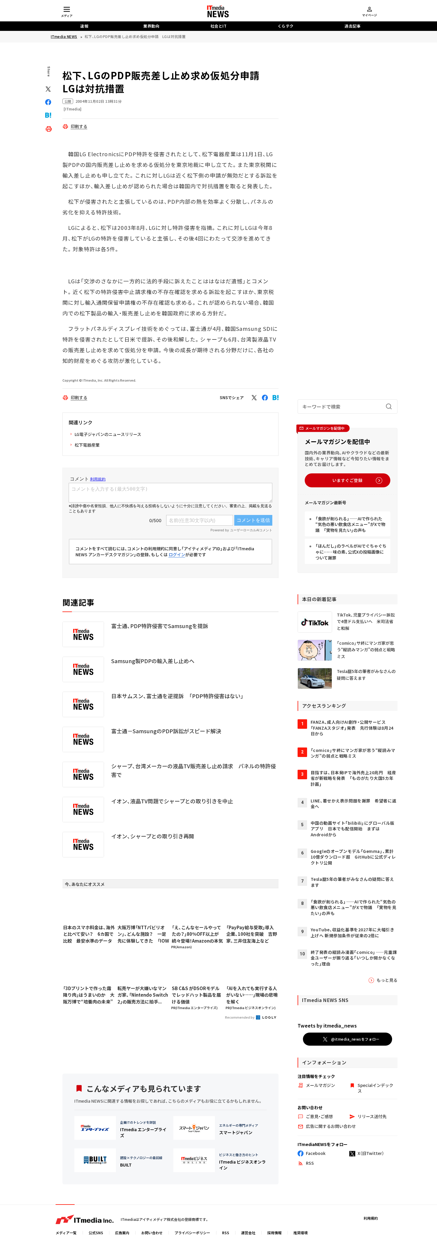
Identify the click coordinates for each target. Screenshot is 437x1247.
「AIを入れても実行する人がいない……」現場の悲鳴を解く (252, 995)
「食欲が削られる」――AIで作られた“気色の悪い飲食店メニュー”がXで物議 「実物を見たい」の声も (350, 524)
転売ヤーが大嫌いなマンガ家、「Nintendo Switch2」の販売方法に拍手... (142, 995)
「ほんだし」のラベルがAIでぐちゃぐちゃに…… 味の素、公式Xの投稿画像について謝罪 (350, 551)
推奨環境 (300, 1232)
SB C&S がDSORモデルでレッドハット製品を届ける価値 (196, 995)
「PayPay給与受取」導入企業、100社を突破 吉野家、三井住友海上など (251, 934)
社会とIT (218, 26)
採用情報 (274, 1232)
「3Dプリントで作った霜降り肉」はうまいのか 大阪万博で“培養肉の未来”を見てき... (88, 995)
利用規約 (371, 1218)
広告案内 (122, 1232)
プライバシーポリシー (192, 1232)
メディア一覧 (66, 1232)
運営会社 (248, 1232)
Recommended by (240, 1017)
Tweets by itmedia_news (327, 1025)
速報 (84, 26)
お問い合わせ (152, 1232)
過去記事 (353, 26)
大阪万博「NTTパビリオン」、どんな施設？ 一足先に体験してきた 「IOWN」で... (143, 934)
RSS (225, 1232)
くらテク (286, 26)
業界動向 (151, 26)
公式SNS (96, 1232)
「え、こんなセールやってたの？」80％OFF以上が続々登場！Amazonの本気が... (197, 934)
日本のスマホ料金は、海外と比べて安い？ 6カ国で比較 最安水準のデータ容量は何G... (89, 934)
